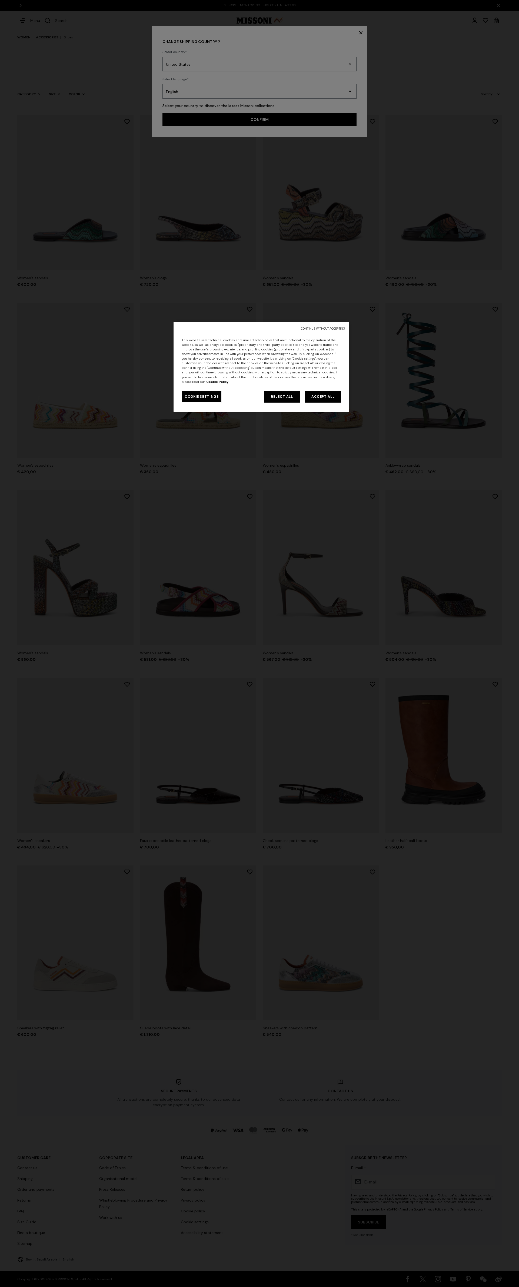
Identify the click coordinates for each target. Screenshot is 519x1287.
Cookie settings (202, 396)
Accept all (322, 396)
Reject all (282, 396)
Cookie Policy (217, 382)
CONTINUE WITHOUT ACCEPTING (323, 328)
